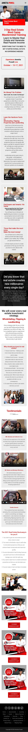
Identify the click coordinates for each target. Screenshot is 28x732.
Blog (21, 716)
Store (4, 714)
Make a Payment (19, 714)
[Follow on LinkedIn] (15, 708)
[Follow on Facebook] (6, 708)
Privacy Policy (6, 720)
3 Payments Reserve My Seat (14, 695)
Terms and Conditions (17, 718)
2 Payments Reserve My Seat (14, 660)
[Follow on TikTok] (22, 708)
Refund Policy (8, 722)
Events (10, 714)
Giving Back (7, 716)
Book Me (15, 716)
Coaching (21, 712)
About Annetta (12, 712)
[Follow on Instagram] (12, 708)
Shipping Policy (18, 722)
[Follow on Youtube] (18, 708)
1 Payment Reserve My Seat (14, 625)
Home (4, 712)
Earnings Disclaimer (18, 720)
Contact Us (6, 718)
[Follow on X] (9, 708)
